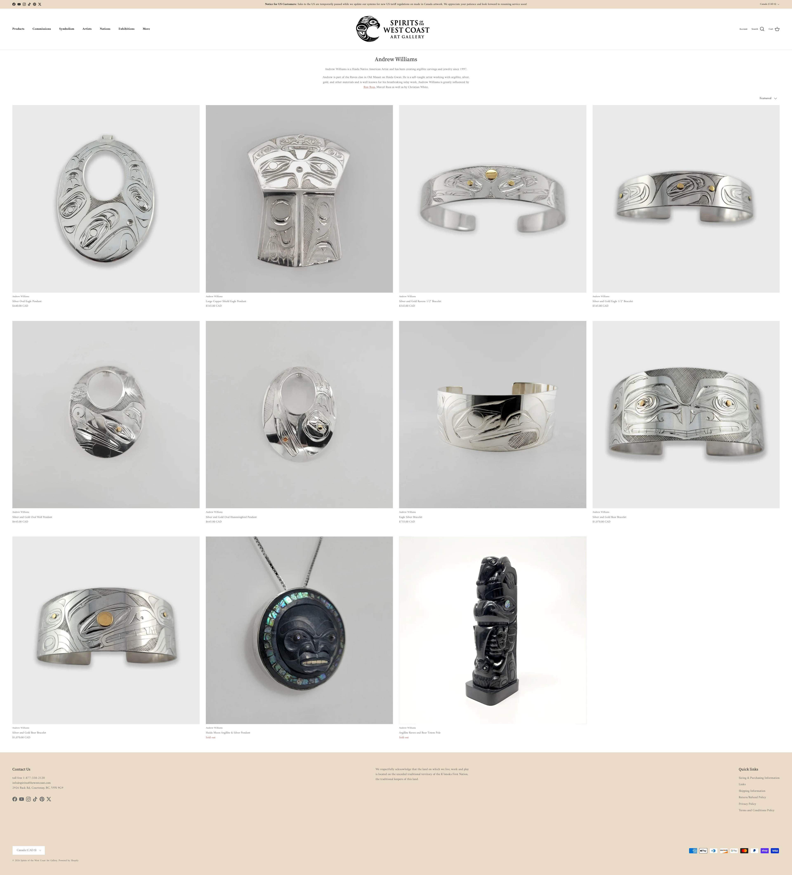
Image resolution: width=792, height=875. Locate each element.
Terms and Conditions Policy (756, 810)
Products (18, 29)
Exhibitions (126, 29)
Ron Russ (369, 87)
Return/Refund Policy (752, 797)
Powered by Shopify (69, 860)
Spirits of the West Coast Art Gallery (39, 860)
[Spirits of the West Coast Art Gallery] (396, 29)
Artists (87, 29)
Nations (105, 29)
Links (742, 784)
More (146, 29)
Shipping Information (752, 791)
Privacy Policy (747, 804)
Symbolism (66, 29)
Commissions (42, 29)
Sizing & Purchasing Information (759, 778)
